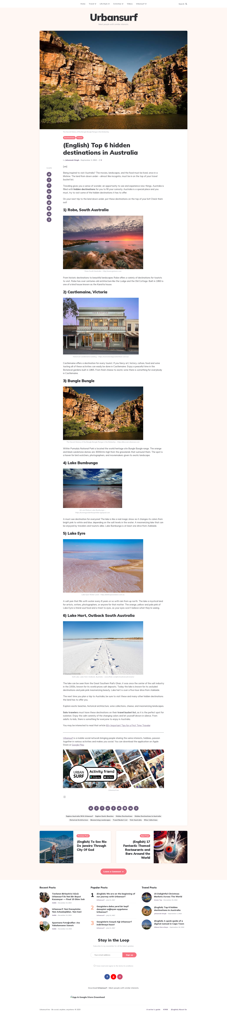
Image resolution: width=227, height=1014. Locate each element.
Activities (117, 4)
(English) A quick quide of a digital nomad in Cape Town (169, 922)
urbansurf (100, 900)
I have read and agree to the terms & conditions (114, 966)
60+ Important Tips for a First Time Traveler (128, 725)
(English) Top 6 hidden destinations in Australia (167, 908)
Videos (130, 4)
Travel (91, 4)
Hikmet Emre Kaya (161, 927)
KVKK (165, 1009)
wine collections (150, 820)
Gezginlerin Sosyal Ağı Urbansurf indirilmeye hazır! (114, 923)
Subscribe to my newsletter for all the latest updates (113, 946)
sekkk (54, 903)
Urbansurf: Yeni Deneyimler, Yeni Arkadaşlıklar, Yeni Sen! (67, 910)
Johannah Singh (72, 160)
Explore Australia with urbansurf (79, 816)
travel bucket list (120, 820)
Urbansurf (140, 4)
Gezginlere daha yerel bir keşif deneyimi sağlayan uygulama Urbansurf (113, 909)
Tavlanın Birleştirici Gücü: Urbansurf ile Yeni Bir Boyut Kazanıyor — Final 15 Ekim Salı (68, 896)
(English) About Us (179, 1009)
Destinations (69, 138)
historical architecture (79, 820)
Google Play (78, 744)
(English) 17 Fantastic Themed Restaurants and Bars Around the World (136, 850)
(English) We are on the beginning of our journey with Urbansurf (116, 895)
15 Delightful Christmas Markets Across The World (168, 895)
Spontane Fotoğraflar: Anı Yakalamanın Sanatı (66, 924)
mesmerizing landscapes (100, 820)
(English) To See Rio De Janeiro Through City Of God (92, 846)
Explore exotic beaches (104, 816)
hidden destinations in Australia (148, 816)
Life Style (103, 4)
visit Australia (136, 820)
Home (83, 4)
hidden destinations (124, 816)
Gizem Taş (158, 900)
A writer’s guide (153, 1009)
